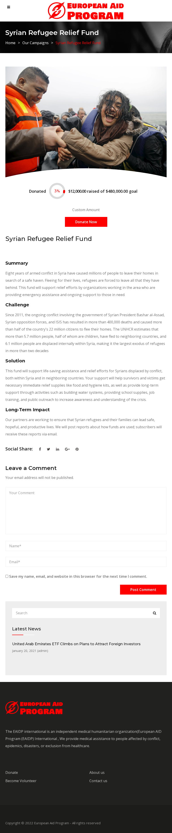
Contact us (98, 780)
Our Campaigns (35, 42)
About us (97, 772)
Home (10, 42)
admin (42, 651)
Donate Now (86, 221)
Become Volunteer (21, 780)
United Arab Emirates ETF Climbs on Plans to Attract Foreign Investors (76, 644)
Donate (11, 772)
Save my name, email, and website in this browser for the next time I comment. (78, 576)
